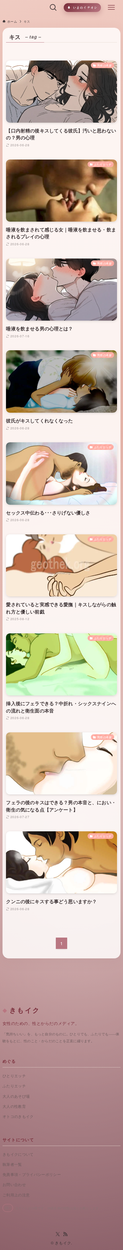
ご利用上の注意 (16, 1195)
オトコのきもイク (18, 1116)
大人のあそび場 (16, 1096)
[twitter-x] (58, 1234)
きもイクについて (18, 1154)
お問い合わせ (14, 1185)
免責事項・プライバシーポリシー (32, 1174)
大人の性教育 (14, 1106)
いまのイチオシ (85, 7)
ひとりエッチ (14, 1076)
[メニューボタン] (111, 7)
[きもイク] (24, 7)
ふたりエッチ (14, 1086)
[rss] (65, 1234)
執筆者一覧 (12, 1164)
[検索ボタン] (53, 7)
